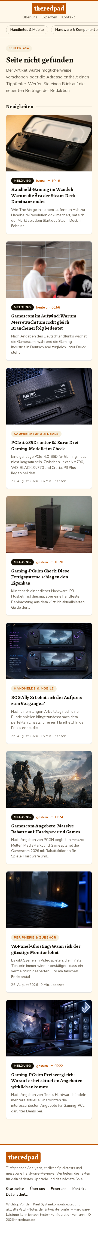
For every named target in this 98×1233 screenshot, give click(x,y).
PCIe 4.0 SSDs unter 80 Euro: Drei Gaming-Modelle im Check (44, 445)
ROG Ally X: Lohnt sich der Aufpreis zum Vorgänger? (46, 700)
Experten (49, 17)
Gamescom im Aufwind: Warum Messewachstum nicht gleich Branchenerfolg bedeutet (43, 322)
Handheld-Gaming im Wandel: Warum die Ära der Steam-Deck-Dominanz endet (43, 195)
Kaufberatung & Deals (36, 434)
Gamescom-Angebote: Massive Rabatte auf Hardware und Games (45, 829)
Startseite (15, 1189)
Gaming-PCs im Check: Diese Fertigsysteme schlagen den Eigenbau (40, 577)
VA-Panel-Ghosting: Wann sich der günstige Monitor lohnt (45, 949)
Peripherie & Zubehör (35, 937)
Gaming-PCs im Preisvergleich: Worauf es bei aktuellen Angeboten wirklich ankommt (46, 1080)
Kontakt (68, 17)
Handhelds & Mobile (27, 29)
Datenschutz (17, 1194)
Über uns (30, 17)
